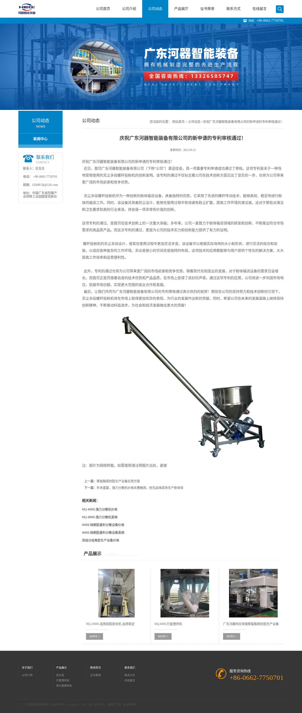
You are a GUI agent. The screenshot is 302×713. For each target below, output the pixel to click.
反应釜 (60, 675)
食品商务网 (129, 704)
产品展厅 (181, 9)
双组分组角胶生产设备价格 (100, 540)
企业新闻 (95, 675)
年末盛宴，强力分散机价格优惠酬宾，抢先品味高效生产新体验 (140, 487)
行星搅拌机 (62, 680)
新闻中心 (40, 139)
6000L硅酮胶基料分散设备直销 (103, 532)
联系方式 (233, 9)
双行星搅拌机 (64, 685)
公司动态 (155, 9)
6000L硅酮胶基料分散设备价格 (103, 525)
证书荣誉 (207, 9)
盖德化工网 (114, 704)
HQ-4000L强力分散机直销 (99, 517)
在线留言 (259, 9)
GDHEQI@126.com (45, 184)
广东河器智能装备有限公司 (38, 704)
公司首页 (103, 9)
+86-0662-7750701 (270, 20)
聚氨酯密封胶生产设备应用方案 (118, 481)
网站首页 (178, 121)
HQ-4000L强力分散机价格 (99, 509)
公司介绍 (129, 9)
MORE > (95, 636)
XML (90, 704)
